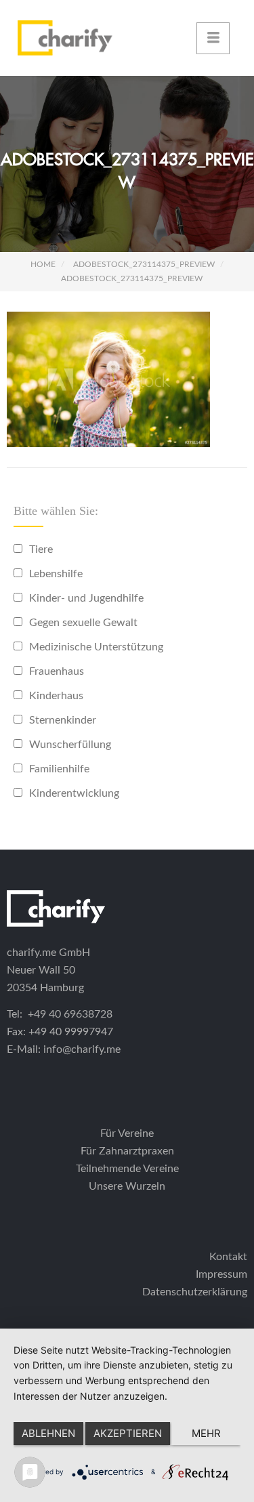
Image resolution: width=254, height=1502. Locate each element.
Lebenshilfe (56, 573)
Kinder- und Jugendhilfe (86, 598)
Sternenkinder (62, 720)
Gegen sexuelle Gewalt (83, 622)
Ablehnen (48, 1433)
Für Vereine (127, 1133)
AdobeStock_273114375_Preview (144, 264)
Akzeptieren (127, 1433)
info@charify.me (82, 1049)
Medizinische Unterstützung (96, 647)
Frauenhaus (56, 671)
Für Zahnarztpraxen (127, 1151)
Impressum (221, 1274)
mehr (206, 1433)
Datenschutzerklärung (194, 1292)
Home (43, 264)
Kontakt (228, 1256)
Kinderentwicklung (74, 793)
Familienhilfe (59, 769)
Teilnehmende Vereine (127, 1168)
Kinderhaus (56, 695)
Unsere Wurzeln (127, 1186)
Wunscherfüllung (70, 744)
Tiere (41, 549)
